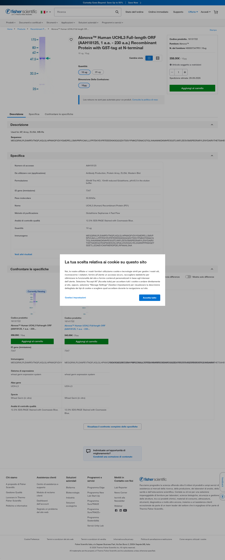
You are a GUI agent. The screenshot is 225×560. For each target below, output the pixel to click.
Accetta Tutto (149, 297)
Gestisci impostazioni (75, 297)
